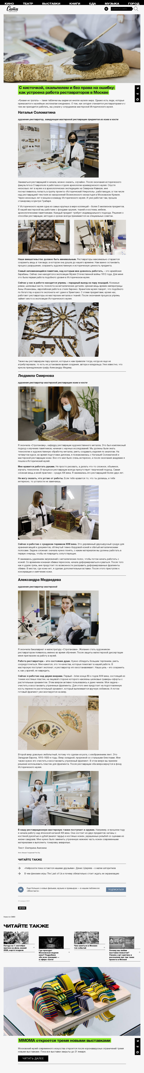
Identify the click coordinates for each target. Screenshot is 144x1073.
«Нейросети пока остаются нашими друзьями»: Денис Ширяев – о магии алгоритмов (70, 868)
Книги (74, 3)
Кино (9, 3)
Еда (92, 3)
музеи (22, 908)
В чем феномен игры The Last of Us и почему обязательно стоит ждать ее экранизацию (71, 873)
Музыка (112, 3)
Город (133, 3)
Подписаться (116, 889)
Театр (28, 3)
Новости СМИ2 (9, 917)
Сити (12, 9)
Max (137, 99)
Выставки (51, 3)
